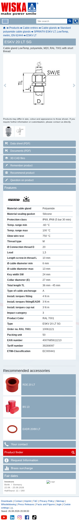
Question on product (21, 180)
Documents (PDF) (20, 150)
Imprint (27, 501)
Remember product (21, 165)
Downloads (6, 501)
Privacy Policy (47, 501)
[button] (5, 85)
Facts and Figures (45, 504)
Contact (18, 501)
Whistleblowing (9, 504)
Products (14, 27)
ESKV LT (31, 35)
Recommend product (22, 172)
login (59, 504)
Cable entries (30, 27)
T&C (35, 501)
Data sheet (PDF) (20, 143)
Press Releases (26, 504)
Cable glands (49, 27)
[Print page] (12, 507)
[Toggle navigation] (5, 21)
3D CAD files (17, 158)
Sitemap (60, 501)
